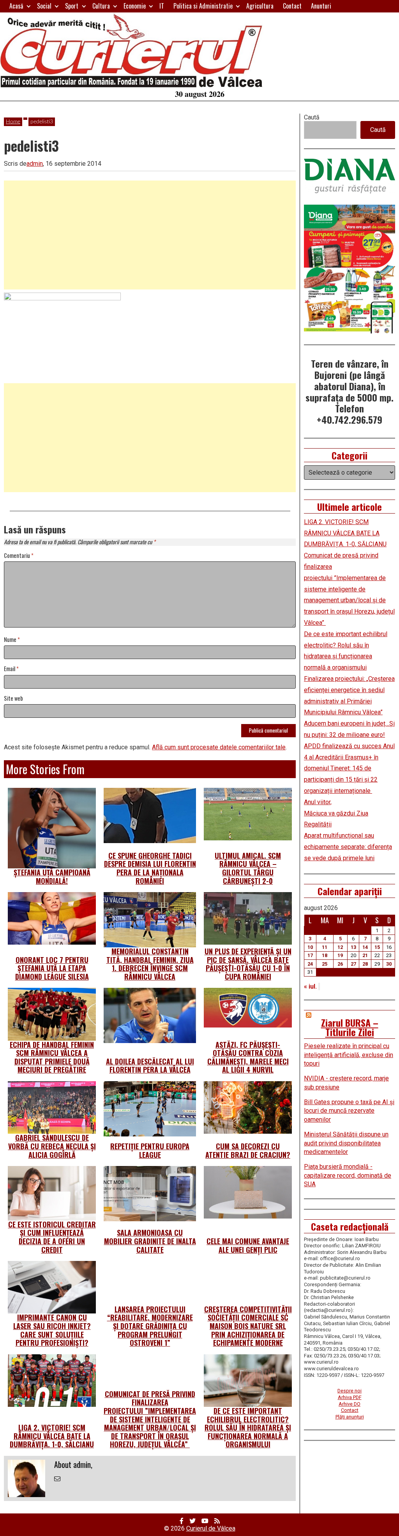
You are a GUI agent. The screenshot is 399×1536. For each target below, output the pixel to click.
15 (377, 947)
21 (365, 955)
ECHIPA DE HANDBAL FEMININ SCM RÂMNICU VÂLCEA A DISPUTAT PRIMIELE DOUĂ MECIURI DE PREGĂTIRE (52, 1057)
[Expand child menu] (28, 6)
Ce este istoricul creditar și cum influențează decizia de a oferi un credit (52, 1237)
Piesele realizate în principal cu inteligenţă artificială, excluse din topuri (348, 1054)
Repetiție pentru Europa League (149, 1150)
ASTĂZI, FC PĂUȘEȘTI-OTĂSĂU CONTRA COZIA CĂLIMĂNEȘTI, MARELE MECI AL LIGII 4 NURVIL (248, 1057)
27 (353, 964)
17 (310, 955)
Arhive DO (349, 1404)
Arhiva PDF (350, 1397)
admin (34, 163)
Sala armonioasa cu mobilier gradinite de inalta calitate (150, 1240)
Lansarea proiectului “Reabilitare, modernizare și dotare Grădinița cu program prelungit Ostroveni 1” (150, 1326)
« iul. (310, 986)
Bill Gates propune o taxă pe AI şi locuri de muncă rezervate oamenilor (349, 1110)
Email (11, 669)
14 (365, 947)
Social (44, 6)
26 (340, 964)
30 (389, 964)
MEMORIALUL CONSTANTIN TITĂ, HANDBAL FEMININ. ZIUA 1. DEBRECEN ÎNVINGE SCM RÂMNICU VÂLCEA (150, 964)
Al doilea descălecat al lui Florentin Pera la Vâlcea (150, 1065)
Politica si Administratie (203, 6)
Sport (71, 6)
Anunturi (321, 6)
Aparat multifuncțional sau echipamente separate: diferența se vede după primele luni (348, 847)
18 (324, 955)
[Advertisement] (150, 235)
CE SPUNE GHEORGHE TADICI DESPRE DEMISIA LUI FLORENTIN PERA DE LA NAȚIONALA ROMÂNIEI (150, 868)
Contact (292, 6)
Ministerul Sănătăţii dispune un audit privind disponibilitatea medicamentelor (346, 1143)
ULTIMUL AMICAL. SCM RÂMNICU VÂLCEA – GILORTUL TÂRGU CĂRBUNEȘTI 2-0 (248, 868)
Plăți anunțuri (349, 1417)
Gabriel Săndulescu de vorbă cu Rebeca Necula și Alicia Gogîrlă (52, 1146)
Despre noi (349, 1391)
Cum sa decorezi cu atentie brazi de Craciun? (247, 1150)
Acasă (16, 6)
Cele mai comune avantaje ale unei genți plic (248, 1245)
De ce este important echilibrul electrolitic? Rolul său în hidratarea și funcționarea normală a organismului (248, 1427)
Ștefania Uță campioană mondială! (52, 876)
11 (324, 947)
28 (365, 964)
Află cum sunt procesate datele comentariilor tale (219, 747)
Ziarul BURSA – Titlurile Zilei (349, 1027)
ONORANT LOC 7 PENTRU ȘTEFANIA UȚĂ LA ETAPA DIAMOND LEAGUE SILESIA (52, 968)
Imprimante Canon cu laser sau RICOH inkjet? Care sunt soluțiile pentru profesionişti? (52, 1330)
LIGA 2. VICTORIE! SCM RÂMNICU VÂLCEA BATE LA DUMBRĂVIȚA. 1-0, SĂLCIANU (52, 1435)
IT (161, 6)
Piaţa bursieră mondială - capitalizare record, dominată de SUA (347, 1175)
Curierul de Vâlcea (210, 1528)
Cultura (101, 6)
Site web (13, 698)
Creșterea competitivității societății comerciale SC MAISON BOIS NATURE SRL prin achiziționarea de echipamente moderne (248, 1326)
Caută (312, 117)
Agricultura (260, 6)
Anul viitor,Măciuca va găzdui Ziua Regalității (336, 813)
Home (13, 121)
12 (340, 947)
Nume (12, 640)
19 (340, 955)
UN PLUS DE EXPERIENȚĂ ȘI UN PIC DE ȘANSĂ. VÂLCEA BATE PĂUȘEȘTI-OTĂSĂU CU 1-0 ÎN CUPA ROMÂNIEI (248, 964)
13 (353, 947)
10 (310, 947)
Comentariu (19, 555)
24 (310, 964)
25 (324, 964)
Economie (135, 6)
